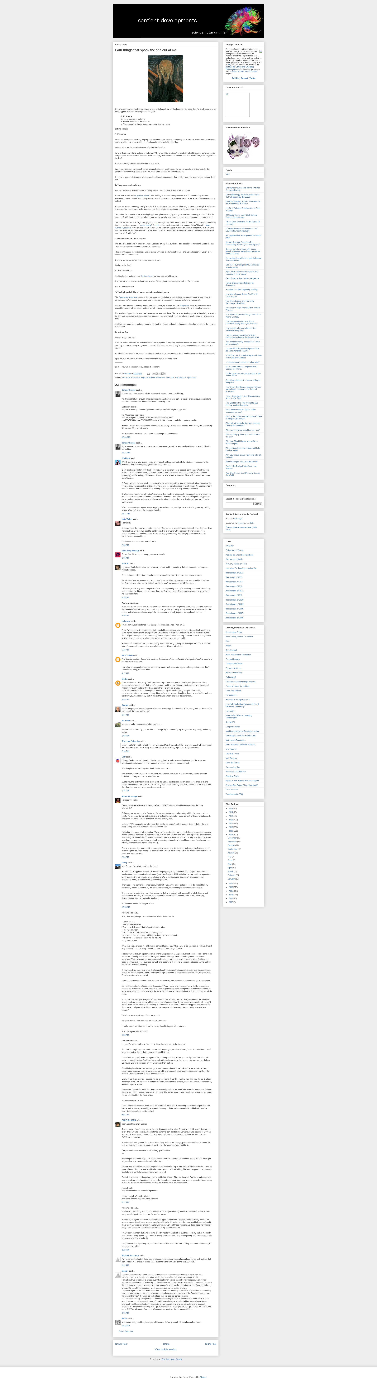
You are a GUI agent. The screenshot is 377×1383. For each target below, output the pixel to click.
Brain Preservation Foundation (238, 655)
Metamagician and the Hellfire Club (240, 736)
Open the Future (232, 763)
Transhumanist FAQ (234, 794)
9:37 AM (125, 715)
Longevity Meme (233, 727)
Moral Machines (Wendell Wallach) (240, 745)
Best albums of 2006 (234, 618)
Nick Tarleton (128, 655)
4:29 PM (125, 1250)
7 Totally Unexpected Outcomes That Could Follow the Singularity (241, 230)
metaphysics (180, 377)
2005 (231, 891)
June (230, 860)
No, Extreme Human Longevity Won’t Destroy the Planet (241, 367)
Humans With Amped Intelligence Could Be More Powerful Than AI (242, 349)
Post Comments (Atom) (172, 1359)
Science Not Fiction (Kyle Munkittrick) (242, 785)
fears (168, 377)
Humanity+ (230, 711)
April (230, 868)
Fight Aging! (231, 677)
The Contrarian (232, 790)
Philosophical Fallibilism (236, 772)
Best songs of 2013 (234, 577)
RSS (228, 174)
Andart (228, 646)
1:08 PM (125, 736)
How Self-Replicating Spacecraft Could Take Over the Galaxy (242, 705)
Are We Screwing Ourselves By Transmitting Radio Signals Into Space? (242, 243)
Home (166, 1344)
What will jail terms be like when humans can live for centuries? (243, 424)
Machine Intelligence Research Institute (242, 731)
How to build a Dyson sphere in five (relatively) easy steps (241, 329)
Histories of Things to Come (237, 700)
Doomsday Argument (128, 297)
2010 (231, 827)
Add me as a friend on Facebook (239, 555)
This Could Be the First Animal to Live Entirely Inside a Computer (242, 404)
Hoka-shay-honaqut (130, 551)
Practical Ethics (232, 776)
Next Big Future (232, 754)
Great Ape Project (233, 691)
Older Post (210, 1344)
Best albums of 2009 (234, 604)
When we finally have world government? (243, 430)
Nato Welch (127, 519)
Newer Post (121, 1344)
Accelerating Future (234, 632)
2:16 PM (125, 751)
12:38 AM (126, 453)
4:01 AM (125, 1313)
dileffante (126, 458)
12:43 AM (126, 514)
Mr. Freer (126, 720)
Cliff (123, 757)
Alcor (228, 641)
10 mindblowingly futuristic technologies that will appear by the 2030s (242, 196)
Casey (124, 862)
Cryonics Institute (233, 668)
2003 (231, 898)
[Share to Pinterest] (164, 373)
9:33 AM (125, 699)
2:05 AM (125, 545)
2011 (231, 823)
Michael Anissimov (130, 1255)
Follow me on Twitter (234, 550)
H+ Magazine (231, 695)
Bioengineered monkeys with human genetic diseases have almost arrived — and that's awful (243, 251)
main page (237, 518)
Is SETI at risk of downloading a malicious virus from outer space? (244, 356)
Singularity (184, 305)
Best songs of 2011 (234, 595)
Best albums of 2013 (234, 573)
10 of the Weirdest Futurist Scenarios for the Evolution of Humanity (243, 202)
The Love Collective (131, 741)
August (231, 853)
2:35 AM (125, 558)
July (230, 856)
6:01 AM (125, 1115)
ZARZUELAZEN (129, 1120)
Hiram (124, 1318)
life (173, 377)
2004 (231, 895)
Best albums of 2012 (234, 582)
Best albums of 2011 (234, 591)
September (233, 849)
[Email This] (153, 373)
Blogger (203, 1377)
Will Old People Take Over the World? (242, 462)
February (232, 875)
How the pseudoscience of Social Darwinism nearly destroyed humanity (242, 322)
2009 (231, 831)
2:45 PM (125, 791)
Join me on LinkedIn (234, 559)
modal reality (145, 225)
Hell (157, 225)
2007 (231, 883)
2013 (231, 816)
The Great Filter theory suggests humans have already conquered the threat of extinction (243, 389)
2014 (231, 812)
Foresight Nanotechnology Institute (240, 682)
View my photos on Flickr (236, 564)
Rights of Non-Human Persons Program (242, 781)
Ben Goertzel (231, 650)
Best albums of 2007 (234, 613)
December (232, 838)
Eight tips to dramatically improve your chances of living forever (242, 272)
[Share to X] (159, 373)
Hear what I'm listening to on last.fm (241, 568)
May (230, 864)
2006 (231, 887)
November (232, 842)
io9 (229, 65)
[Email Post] (148, 373)
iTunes (241, 523)
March (231, 871)
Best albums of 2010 (234, 600)
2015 (231, 808)
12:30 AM (126, 437)
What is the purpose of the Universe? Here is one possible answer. (244, 417)
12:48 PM (126, 1326)
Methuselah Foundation (235, 740)
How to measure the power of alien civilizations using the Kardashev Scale (242, 336)
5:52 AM (125, 1202)
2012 (231, 820)
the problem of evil (141, 196)
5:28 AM (125, 650)
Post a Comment (126, 1331)
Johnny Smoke (128, 390)
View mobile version (165, 1349)
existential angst (138, 377)
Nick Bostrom (231, 758)
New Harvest (231, 749)
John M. (125, 563)
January (231, 879)
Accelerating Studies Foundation (239, 637)
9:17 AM (125, 673)
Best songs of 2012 (234, 586)
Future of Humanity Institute (237, 686)
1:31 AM (125, 1265)
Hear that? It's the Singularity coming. (242, 290)
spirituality (191, 377)
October (231, 845)
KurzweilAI (230, 722)
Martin (125, 679)
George (125, 705)
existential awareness (156, 377)
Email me (230, 546)
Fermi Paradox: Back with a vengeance (242, 278)
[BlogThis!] (156, 373)
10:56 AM (126, 907)
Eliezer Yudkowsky (234, 673)
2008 (231, 835)
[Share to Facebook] (162, 373)
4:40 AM (125, 615)
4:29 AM (125, 597)
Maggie (125, 1271)
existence (126, 377)
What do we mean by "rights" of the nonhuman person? (241, 411)
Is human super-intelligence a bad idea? (242, 362)
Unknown (126, 621)
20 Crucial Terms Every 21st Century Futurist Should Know (241, 216)
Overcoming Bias (233, 767)
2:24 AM (125, 857)
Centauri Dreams (233, 659)
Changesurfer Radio (234, 664)
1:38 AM (125, 1035)
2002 (231, 902)
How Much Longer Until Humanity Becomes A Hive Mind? (240, 302)
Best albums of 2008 (234, 609)
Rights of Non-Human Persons (245, 71)
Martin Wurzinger (130, 796)
